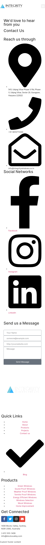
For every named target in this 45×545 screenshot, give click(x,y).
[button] (43, 6)
